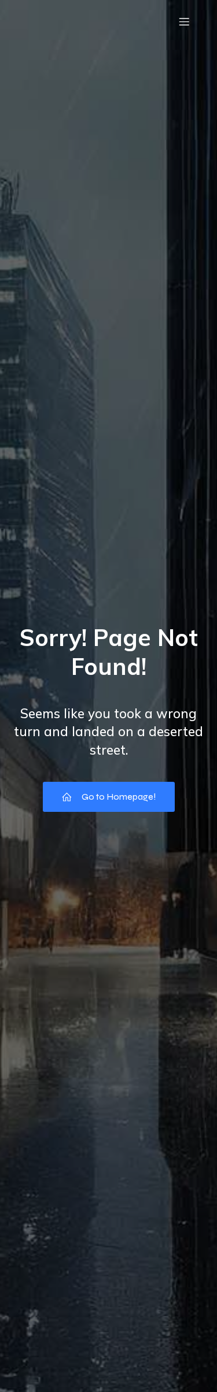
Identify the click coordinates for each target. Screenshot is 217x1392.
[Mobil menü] (184, 21)
